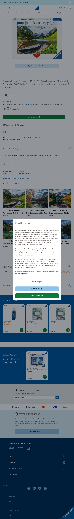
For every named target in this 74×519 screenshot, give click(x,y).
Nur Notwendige (37, 289)
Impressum (24, 273)
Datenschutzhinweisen (48, 271)
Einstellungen (37, 282)
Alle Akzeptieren (37, 296)
